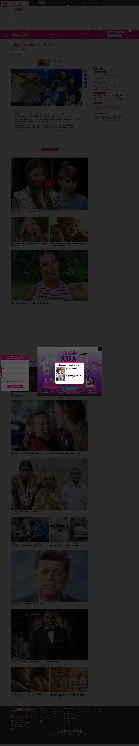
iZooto (81, 382)
